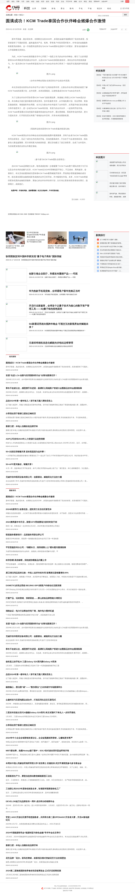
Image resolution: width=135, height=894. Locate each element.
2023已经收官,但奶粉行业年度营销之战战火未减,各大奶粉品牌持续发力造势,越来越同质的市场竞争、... (44, 602)
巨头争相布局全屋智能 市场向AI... (111, 250)
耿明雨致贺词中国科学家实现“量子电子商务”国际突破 (33, 256)
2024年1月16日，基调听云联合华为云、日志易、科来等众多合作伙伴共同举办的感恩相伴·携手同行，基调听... (47, 392)
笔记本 (99, 8)
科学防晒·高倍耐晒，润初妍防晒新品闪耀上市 (26, 560)
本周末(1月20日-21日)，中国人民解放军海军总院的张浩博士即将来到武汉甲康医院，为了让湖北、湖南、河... (47, 767)
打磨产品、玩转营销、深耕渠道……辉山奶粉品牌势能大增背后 (34, 598)
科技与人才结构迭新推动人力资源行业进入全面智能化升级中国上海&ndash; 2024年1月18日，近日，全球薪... (47, 443)
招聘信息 (65, 888)
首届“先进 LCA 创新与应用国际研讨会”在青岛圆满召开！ (31, 375)
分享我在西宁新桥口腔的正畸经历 (21, 413)
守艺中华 (69, 1)
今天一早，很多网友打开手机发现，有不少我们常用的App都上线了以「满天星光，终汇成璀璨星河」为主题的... (47, 468)
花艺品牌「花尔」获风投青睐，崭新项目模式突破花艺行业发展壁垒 (36, 858)
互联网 (43, 8)
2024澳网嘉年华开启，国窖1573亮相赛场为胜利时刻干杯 (31, 522)
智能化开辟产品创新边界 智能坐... (111, 260)
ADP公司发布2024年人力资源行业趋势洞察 (25, 439)
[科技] (13, 8)
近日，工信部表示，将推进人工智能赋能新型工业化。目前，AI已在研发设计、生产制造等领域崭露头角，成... (47, 780)
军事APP (97, 1)
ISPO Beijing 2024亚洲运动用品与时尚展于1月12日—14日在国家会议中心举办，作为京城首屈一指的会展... (46, 589)
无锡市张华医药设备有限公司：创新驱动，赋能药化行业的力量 (34, 477)
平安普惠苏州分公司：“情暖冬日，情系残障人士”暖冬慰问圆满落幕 (36, 547)
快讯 (21, 15)
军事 (17, 1)
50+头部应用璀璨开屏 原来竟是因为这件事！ (26, 452)
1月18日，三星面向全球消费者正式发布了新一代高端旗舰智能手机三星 (32, 666)
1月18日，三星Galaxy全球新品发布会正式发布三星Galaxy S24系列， (32, 716)
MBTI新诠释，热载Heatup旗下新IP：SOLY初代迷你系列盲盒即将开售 (37, 751)
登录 (127, 1)
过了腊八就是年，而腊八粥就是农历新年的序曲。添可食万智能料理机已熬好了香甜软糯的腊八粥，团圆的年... (47, 405)
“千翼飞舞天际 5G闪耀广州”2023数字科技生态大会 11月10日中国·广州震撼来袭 (114, 77)
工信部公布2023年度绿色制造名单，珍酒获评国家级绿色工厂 (33, 789)
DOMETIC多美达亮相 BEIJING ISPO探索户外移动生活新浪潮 (33, 585)
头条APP (104, 1)
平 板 (90, 8)
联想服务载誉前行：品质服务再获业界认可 (25, 535)
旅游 (37, 1)
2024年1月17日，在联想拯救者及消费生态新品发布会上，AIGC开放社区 (33, 824)
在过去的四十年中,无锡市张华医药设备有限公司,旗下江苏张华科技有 (31, 640)
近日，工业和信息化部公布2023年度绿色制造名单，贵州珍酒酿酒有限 (32, 793)
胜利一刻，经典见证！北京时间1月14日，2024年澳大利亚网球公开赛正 (33, 526)
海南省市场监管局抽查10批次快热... (112, 257)
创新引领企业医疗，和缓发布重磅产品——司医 (53, 273)
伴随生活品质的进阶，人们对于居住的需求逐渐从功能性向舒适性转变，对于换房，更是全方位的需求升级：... (47, 513)
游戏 (27, 1)
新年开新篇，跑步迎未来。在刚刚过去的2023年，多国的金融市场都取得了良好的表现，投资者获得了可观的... (47, 367)
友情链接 (83, 888)
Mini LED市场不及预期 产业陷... (110, 253)
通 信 (62, 8)
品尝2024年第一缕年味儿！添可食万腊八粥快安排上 (29, 401)
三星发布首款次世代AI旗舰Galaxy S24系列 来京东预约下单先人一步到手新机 (40, 712)
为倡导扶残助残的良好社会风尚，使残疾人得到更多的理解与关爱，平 (32, 551)
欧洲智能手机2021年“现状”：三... (111, 271)
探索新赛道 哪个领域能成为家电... (111, 243)
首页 (8, 1)
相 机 (109, 8)
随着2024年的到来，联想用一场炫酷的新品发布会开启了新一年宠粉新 (32, 539)
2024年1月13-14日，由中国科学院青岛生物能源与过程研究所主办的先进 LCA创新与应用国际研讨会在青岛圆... (47, 379)
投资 (52, 1)
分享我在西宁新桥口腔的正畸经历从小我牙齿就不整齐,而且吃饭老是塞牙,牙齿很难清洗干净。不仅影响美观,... (47, 417)
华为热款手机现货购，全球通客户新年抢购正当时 (54, 291)
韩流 (85, 1)
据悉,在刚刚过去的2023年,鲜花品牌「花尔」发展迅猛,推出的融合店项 (32, 862)
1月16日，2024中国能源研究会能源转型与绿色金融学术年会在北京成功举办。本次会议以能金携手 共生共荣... (47, 837)
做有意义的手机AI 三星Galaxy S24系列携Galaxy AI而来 (31, 662)
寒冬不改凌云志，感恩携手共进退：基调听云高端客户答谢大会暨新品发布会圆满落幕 (44, 388)
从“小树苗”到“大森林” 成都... (109, 239)
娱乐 (47, 1)
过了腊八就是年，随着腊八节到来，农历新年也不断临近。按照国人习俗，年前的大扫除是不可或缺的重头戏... (47, 577)
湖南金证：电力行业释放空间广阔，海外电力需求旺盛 (30, 611)
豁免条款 (77, 888)
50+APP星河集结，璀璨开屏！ (20, 464)
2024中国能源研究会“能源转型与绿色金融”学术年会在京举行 (33, 833)
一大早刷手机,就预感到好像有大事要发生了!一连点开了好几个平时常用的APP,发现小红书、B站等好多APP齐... (47, 456)
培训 (57, 1)
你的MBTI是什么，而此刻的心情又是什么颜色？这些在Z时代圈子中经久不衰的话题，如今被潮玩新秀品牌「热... (48, 755)
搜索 (125, 14)
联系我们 (59, 888)
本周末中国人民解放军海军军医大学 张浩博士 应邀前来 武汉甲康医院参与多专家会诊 (44, 763)
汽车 (22, 1)
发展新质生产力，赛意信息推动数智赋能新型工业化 (29, 776)
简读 (90, 1)
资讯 (12, 1)
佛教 (75, 1)
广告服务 (53, 888)
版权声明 (71, 888)
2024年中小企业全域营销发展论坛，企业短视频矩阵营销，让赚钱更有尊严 (39, 738)
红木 (80, 1)
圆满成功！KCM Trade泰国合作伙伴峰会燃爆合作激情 (30, 363)
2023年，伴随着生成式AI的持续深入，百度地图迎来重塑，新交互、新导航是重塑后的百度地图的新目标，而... (47, 704)
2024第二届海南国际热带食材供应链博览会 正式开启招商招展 (33, 871)
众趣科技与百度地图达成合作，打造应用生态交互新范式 (31, 700)
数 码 (72, 8)
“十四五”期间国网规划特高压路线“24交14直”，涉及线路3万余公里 (30, 615)
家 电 (53, 8)
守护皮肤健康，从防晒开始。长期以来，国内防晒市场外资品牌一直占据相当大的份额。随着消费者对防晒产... (47, 564)
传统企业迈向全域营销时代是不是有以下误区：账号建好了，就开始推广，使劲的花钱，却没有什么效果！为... (47, 742)
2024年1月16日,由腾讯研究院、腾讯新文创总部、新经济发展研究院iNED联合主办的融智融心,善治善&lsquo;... (47, 691)
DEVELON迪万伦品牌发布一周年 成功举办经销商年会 (30, 801)
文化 (62, 1)
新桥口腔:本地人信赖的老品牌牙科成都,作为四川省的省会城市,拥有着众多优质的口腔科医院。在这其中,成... (46, 430)
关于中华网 (47, 888)
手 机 (81, 8)
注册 (122, 1)
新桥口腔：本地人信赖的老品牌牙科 (22, 426)
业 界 (34, 8)
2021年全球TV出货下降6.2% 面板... (112, 246)
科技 (32, 1)
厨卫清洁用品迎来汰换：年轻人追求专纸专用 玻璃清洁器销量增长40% (37, 573)
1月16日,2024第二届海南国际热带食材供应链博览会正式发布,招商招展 (32, 875)
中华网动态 (90, 888)
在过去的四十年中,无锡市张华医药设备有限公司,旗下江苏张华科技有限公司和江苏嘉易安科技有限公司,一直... (47, 481)
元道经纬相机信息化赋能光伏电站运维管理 (51, 342)
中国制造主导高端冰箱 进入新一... (111, 264)
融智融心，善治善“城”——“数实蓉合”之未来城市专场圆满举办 (34, 687)
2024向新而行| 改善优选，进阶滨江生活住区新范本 (29, 509)
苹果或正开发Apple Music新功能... (111, 267)
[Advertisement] (41, 226)
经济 (42, 1)
